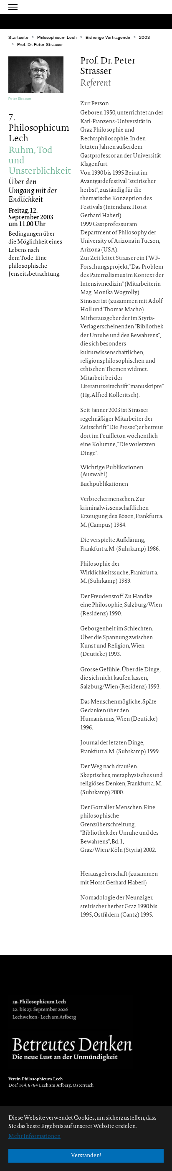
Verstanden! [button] (86, 1155)
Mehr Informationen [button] (34, 1136)
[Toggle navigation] (13, 7)
